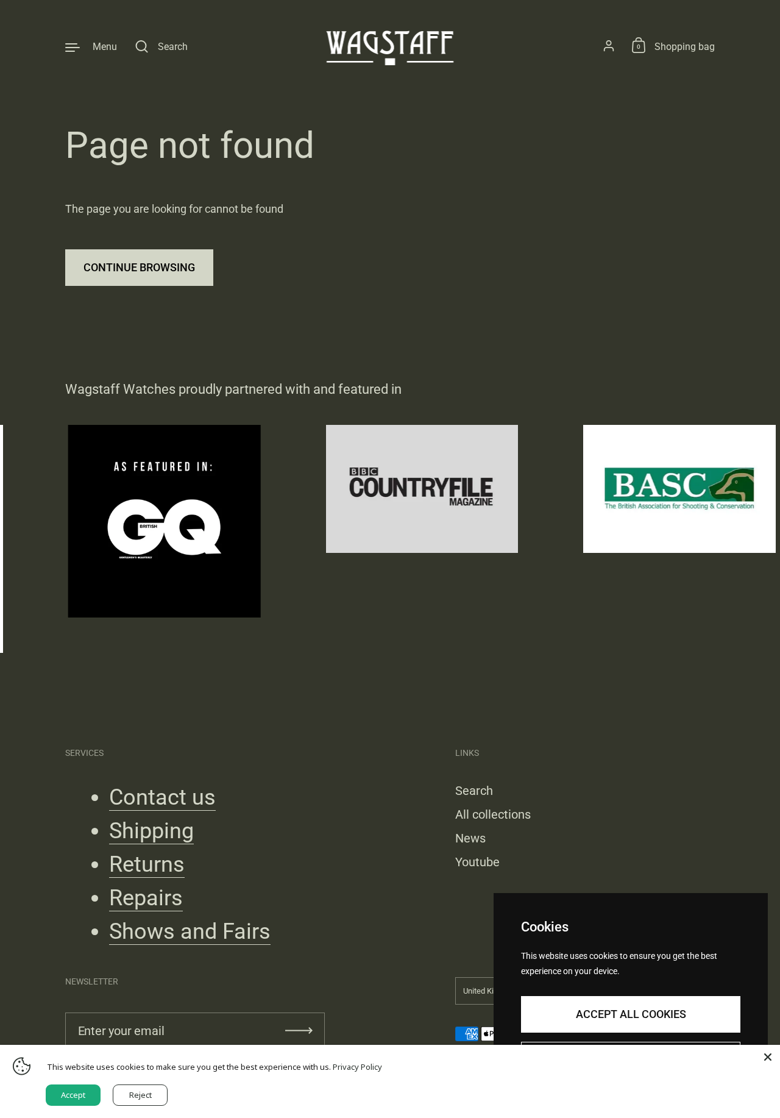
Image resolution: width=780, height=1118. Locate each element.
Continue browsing (139, 267)
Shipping (151, 831)
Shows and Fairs (190, 931)
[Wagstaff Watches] (390, 46)
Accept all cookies (631, 1014)
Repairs (146, 898)
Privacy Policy (357, 1066)
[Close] (768, 1057)
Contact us (162, 797)
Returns (147, 864)
